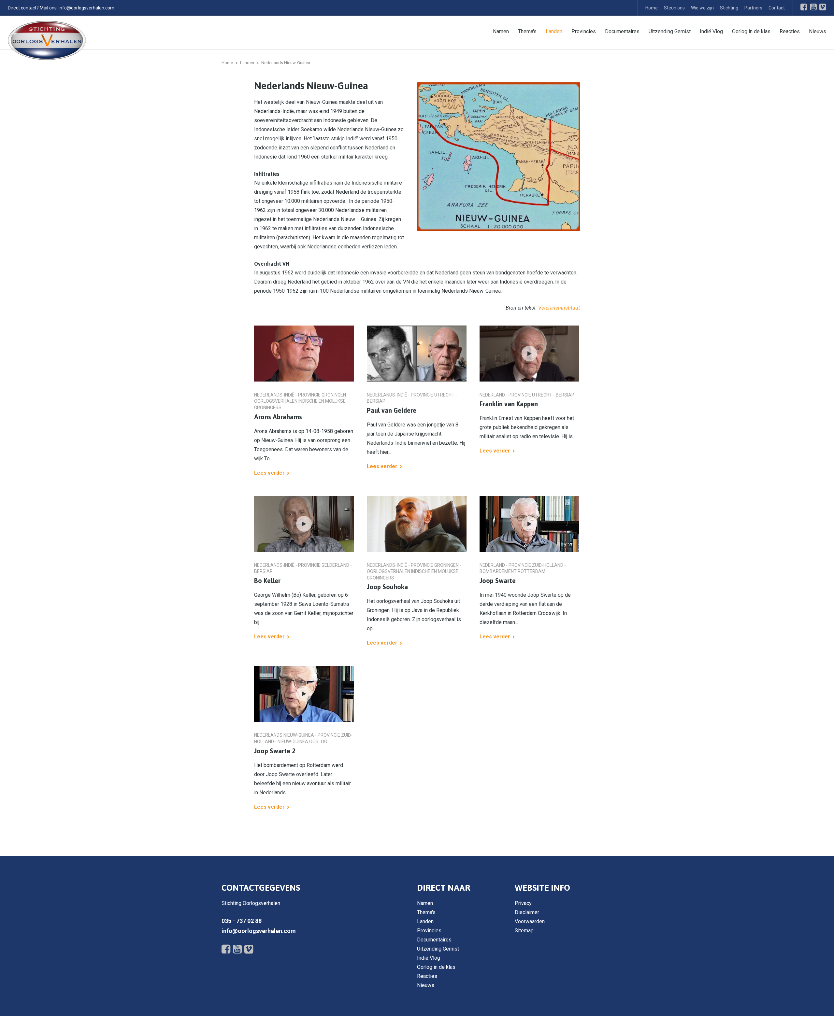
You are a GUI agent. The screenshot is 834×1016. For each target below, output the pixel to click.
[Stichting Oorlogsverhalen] (47, 40)
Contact (777, 7)
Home (651, 7)
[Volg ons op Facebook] (803, 7)
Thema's (527, 31)
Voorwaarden (530, 921)
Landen (554, 31)
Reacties (790, 31)
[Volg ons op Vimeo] (822, 7)
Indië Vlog (711, 31)
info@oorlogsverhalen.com (86, 7)
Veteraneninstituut (559, 308)
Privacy (523, 903)
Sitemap (524, 930)
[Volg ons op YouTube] (813, 7)
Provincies (583, 31)
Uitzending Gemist (670, 31)
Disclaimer (527, 912)
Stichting (729, 7)
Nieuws (817, 31)
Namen (501, 31)
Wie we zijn (702, 7)
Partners (753, 7)
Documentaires (622, 31)
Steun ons (674, 7)
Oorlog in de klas (751, 31)
